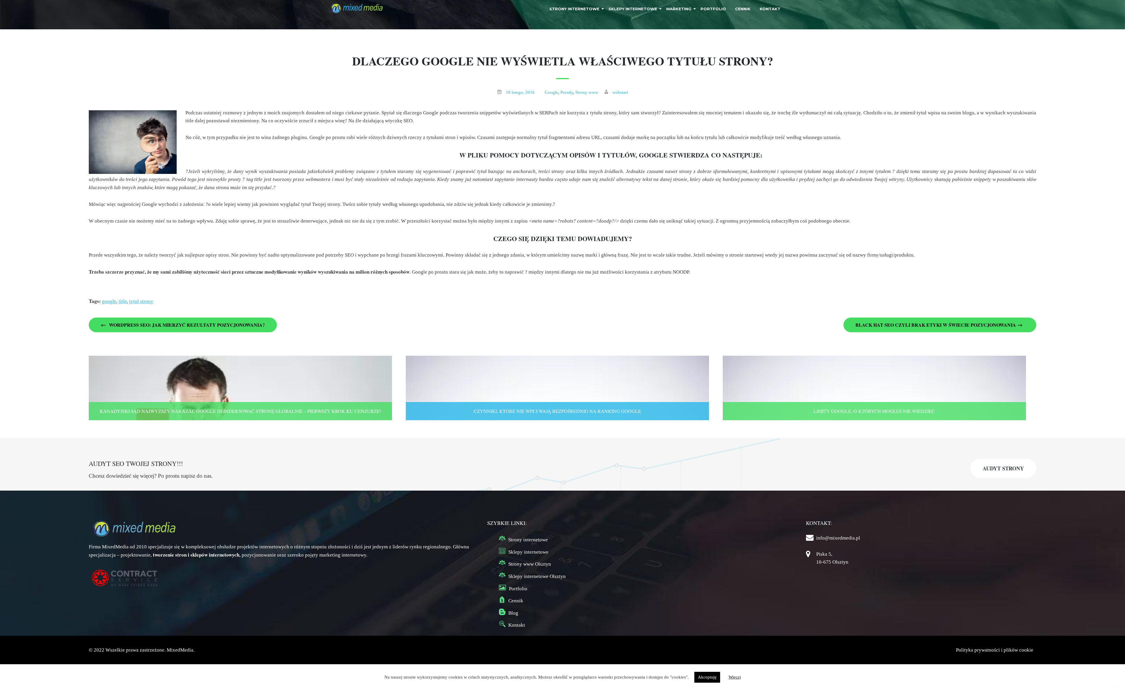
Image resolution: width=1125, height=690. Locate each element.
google (109, 301)
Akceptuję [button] (707, 677)
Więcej (735, 677)
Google (551, 92)
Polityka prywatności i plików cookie (994, 650)
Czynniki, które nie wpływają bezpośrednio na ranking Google (557, 411)
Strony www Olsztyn (529, 564)
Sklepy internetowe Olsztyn (537, 576)
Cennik (515, 600)
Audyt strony (1003, 468)
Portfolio (518, 588)
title (123, 301)
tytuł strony (141, 301)
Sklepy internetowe (528, 552)
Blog (513, 613)
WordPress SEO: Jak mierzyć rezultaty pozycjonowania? (183, 324)
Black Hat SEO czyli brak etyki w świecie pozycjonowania (938, 324)
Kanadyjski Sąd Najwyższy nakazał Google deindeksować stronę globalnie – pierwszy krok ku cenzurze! (240, 411)
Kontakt (516, 625)
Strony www (586, 92)
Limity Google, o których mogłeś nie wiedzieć (874, 411)
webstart (620, 92)
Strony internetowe (528, 539)
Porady (566, 92)
